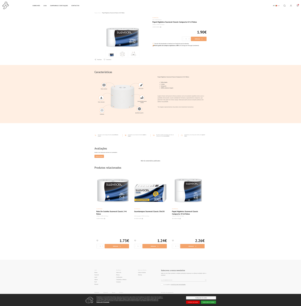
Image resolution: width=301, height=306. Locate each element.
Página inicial (97, 13)
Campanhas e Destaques (59, 5)
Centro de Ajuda (142, 272)
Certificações (119, 277)
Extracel (96, 284)
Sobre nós (36, 5)
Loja (45, 5)
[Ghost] (5, 5)
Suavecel (96, 275)
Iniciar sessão (99, 156)
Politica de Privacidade (102, 302)
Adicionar (197, 39)
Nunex (95, 272)
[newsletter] (206, 280)
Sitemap (140, 275)
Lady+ (95, 277)
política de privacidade (178, 284)
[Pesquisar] (284, 5)
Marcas (118, 275)
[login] (291, 5)
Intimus (96, 279)
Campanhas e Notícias (121, 279)
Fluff (95, 282)
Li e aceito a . (175, 284)
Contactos (75, 5)
